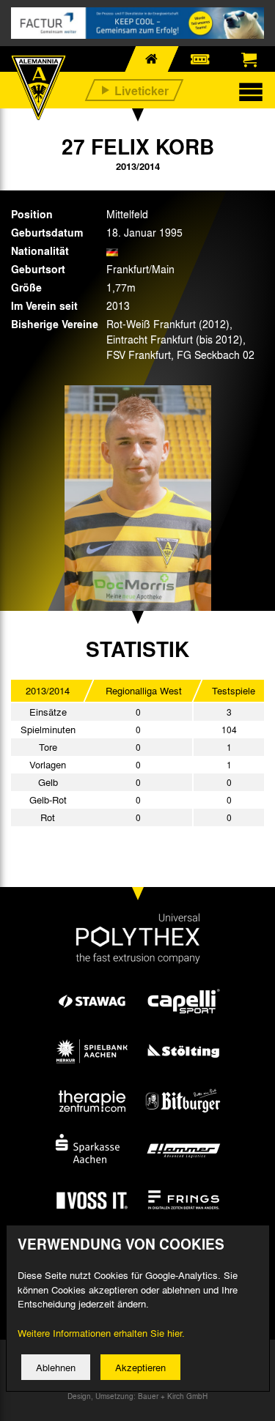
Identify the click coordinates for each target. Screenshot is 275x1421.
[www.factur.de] (137, 23)
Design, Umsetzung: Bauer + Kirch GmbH (137, 1396)
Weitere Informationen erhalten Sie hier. (101, 1333)
